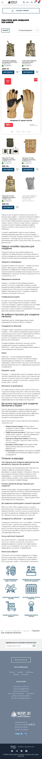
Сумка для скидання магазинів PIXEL (29, 61)
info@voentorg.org (21, 722)
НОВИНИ (20, 672)
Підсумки (26, 631)
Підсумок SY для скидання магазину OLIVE (8, 159)
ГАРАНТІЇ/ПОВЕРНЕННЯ (21, 689)
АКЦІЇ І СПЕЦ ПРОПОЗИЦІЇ (16, 693)
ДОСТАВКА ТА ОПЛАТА (21, 686)
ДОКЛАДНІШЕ (8, 72)
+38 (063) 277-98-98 (21, 727)
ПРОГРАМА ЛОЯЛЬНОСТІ (21, 691)
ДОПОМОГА (30, 693)
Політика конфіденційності (21, 698)
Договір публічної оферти (21, 696)
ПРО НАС (12, 672)
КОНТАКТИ (25, 674)
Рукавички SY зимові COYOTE (21, 120)
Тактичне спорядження (12, 631)
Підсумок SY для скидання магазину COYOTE (28, 159)
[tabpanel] (21, 103)
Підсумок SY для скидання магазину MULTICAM (8, 197)
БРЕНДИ (16, 674)
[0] (35, 2)
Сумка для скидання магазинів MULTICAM (9, 61)
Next (6, 104)
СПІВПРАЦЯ (29, 672)
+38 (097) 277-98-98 (21, 724)
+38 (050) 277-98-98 (21, 729)
